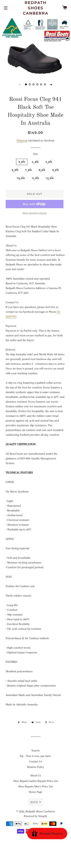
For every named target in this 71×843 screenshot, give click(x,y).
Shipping (21, 140)
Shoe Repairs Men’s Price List (35, 786)
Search (35, 750)
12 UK (50, 178)
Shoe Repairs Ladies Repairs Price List (35, 781)
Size (35, 154)
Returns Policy (35, 767)
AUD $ (33, 802)
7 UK (28, 169)
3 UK (21, 161)
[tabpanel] (35, 45)
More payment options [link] (35, 212)
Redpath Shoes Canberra (35, 8)
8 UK (42, 169)
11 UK (35, 178)
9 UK (55, 169)
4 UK (35, 161)
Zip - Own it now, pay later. (35, 756)
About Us (35, 775)
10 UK (21, 178)
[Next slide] (51, 84)
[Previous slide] (20, 84)
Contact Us (35, 761)
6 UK (15, 169)
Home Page (35, 792)
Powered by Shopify (35, 816)
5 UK (49, 161)
